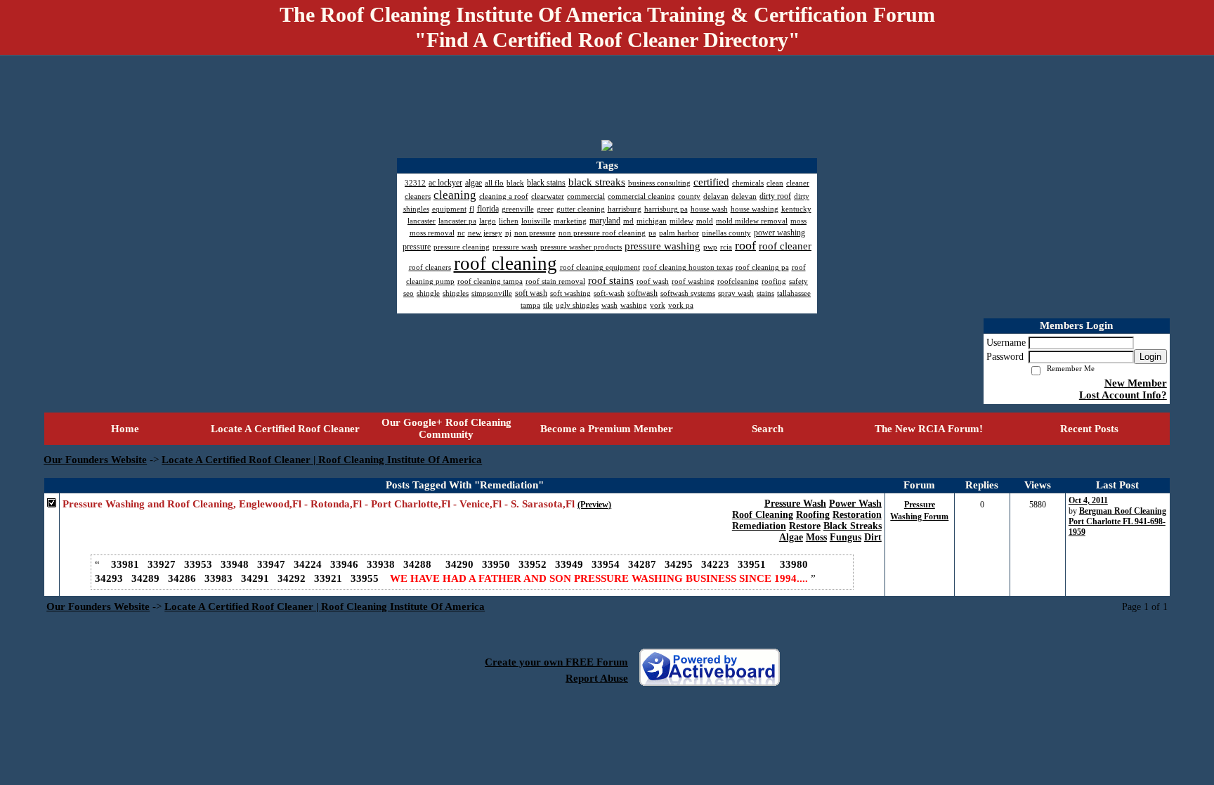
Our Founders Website (95, 459)
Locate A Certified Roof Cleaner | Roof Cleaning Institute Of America (322, 459)
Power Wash (855, 503)
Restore (805, 526)
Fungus (845, 537)
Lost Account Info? (1123, 395)
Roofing (813, 515)
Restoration (857, 515)
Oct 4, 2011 (1088, 500)
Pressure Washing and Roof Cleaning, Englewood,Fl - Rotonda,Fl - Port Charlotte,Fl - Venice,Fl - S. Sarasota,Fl (319, 504)
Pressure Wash (795, 503)
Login (1150, 356)
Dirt (873, 537)
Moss (816, 537)
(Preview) (594, 505)
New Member (1135, 383)
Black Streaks (852, 526)
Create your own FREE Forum (556, 662)
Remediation (759, 526)
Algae (791, 537)
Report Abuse (597, 678)
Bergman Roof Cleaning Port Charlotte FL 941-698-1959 (1117, 521)
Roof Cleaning (762, 515)
